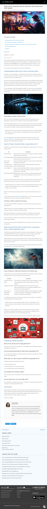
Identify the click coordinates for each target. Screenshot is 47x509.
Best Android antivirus (5, 494)
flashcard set (9, 246)
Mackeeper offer (5, 438)
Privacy (34, 506)
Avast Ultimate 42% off (6, 440)
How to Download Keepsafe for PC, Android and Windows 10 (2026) (15, 459)
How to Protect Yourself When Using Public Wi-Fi (14, 42)
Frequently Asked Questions (10, 46)
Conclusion (7, 48)
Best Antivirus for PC (5, 496)
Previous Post (5, 429)
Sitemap (38, 506)
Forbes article (18, 196)
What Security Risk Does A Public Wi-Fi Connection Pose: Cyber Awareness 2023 (20, 44)
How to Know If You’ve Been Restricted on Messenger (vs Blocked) (15, 464)
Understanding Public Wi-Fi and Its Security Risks (14, 40)
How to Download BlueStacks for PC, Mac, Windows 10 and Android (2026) (16, 462)
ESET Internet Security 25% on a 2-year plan (10, 445)
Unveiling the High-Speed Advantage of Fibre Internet (12, 468)
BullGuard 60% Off (5, 436)
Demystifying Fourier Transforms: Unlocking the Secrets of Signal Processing (17, 473)
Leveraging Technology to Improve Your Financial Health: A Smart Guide (16, 466)
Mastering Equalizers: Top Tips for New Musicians (11, 477)
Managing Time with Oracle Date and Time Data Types (12, 475)
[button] (44, 506)
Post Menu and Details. (9, 37)
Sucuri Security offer (6, 443)
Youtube (18, 496)
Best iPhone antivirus (5, 492)
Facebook (19, 492)
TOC (31, 506)
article (35, 88)
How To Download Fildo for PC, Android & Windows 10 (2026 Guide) (15, 457)
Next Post (43, 429)
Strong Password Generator (6, 490)
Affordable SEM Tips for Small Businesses (10, 471)
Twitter (18, 494)
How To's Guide (7, 10)
